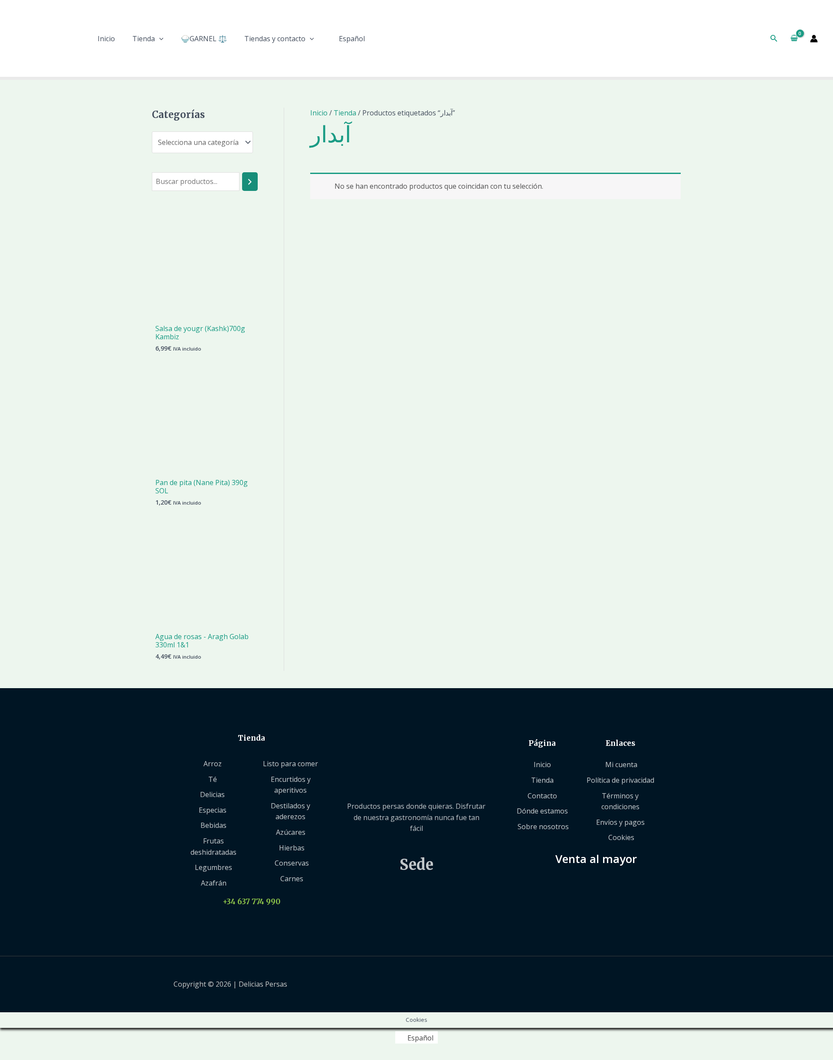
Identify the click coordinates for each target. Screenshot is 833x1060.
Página (542, 743)
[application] (159, 38)
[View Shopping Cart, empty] (794, 39)
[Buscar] (250, 181)
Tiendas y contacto (274, 38)
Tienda (143, 38)
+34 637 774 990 (251, 901)
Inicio (106, 38)
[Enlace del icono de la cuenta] (814, 39)
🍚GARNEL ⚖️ (204, 38)
